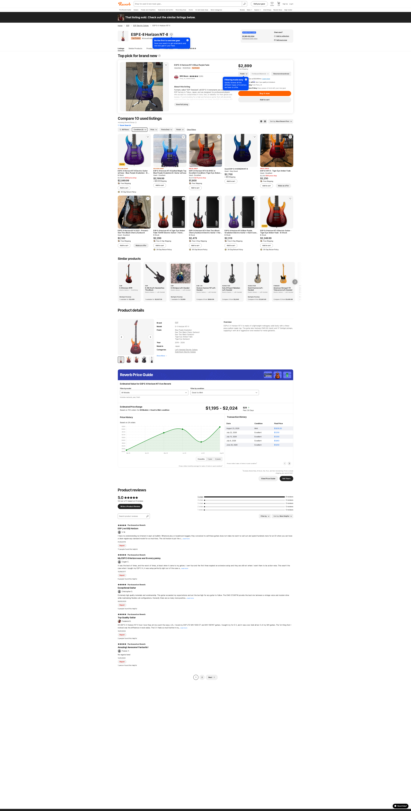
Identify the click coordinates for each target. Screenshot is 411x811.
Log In (291, 4)
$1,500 (276, 437)
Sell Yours (286, 478)
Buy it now (265, 93)
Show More (161, 356)
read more (186, 538)
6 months (201, 459)
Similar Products (135, 48)
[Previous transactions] (285, 463)
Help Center (288, 10)
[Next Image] (150, 337)
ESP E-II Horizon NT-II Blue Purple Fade (191, 65)
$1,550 (276, 432)
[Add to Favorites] (171, 34)
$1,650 (276, 445)
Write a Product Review (130, 506)
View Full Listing (182, 104)
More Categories (216, 10)
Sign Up (285, 4)
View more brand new (281, 74)
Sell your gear (259, 4)
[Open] (186, 392)
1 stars (200, 510)
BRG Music (184, 76)
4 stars (200, 500)
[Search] (244, 3)
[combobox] (152, 392)
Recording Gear (181, 10)
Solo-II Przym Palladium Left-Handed (231, 289)
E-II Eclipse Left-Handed (180, 288)
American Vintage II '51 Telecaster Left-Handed (283, 289)
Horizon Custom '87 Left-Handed (206, 289)
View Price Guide (268, 478)
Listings (121, 48)
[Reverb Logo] (124, 4)
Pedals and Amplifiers (148, 10)
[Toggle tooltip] (159, 55)
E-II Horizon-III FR (125, 288)
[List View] (265, 121)
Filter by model (125, 388)
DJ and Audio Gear (202, 10)
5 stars (200, 497)
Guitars (136, 10)
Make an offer (283, 186)
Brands (242, 10)
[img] (193, 76)
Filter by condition (197, 388)
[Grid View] (261, 121)
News (249, 10)
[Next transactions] (289, 463)
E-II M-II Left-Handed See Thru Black (154, 289)
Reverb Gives (277, 10)
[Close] (246, 79)
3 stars (200, 503)
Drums (191, 10)
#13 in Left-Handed (148, 38)
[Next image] (166, 86)
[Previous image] (123, 86)
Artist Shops (267, 10)
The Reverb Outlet (125, 10)
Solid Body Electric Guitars (185, 352)
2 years (218, 459)
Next (210, 677)
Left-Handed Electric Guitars (186, 350)
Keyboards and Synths (165, 10)
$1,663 (276, 441)
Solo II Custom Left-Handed (255, 289)
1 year (210, 459)
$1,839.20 (278, 428)
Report (122, 545)
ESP (176, 322)
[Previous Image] (121, 337)
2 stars (200, 506)
